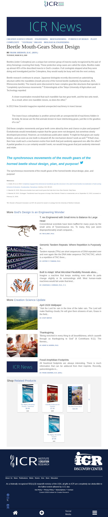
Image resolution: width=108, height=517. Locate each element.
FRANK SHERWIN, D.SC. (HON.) (24, 53)
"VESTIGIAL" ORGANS (31, 42)
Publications (23, 478)
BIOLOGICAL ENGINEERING (56, 42)
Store (47, 478)
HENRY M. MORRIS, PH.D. (50, 345)
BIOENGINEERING (58, 39)
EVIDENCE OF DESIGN (78, 39)
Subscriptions (61, 490)
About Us (8, 478)
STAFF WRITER (47, 318)
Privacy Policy (49, 490)
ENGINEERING (41, 39)
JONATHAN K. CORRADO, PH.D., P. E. (54, 285)
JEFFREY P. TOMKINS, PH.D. (51, 261)
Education (54, 478)
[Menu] (94, 513)
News (16, 478)
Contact (70, 490)
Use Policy (38, 490)
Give (42, 478)
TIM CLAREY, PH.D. (48, 233)
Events (37, 478)
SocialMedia (68, 512)
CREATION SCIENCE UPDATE (20, 39)
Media (31, 478)
